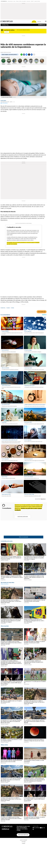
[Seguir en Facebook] (36, 827)
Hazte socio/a (34, 21)
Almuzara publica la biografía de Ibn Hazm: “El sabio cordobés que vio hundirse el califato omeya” (12, 577)
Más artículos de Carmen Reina (7, 582)
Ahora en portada (5, 626)
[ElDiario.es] (42, 24)
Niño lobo (20, 1)
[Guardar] (34, 55)
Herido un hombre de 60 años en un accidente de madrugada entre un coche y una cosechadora (34, 621)
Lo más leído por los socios (6, 541)
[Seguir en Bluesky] (33, 827)
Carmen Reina (3, 100)
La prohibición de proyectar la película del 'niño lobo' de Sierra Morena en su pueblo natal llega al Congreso (34, 558)
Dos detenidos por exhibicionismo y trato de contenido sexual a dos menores (34, 600)
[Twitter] (29, 55)
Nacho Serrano (26, 684)
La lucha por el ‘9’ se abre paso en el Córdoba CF (35, 682)
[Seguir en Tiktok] (42, 827)
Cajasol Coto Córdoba (37, 1)
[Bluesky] (27, 55)
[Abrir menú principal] (45, 21)
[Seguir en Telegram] (37, 827)
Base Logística (24, 1)
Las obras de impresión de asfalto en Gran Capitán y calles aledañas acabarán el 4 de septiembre (34, 577)
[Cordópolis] (8, 826)
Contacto (23, 843)
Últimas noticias (4, 744)
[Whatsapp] (21, 55)
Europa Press (3, 579)
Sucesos (14, 1)
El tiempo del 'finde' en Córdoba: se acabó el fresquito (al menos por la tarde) (34, 642)
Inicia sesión (39, 21)
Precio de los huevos (10, 1)
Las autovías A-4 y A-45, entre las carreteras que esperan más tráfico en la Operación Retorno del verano (11, 721)
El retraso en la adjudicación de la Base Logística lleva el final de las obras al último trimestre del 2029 (11, 643)
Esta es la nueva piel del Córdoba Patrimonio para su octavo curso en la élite (11, 761)
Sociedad (8, 307)
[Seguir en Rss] (33, 829)
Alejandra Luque (4, 685)
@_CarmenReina (4, 103)
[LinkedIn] (32, 55)
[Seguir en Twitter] (34, 827)
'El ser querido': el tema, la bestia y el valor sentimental (34, 761)
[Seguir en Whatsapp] (44, 827)
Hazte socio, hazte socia (23, 516)
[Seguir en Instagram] (39, 827)
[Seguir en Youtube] (41, 827)
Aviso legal (23, 841)
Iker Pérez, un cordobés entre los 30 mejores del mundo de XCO (11, 701)
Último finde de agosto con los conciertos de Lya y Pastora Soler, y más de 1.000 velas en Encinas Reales (11, 683)
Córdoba (12, 307)
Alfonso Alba (3, 645)
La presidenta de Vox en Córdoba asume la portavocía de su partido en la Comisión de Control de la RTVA (11, 558)
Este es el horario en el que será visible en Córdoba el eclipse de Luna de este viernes (34, 740)
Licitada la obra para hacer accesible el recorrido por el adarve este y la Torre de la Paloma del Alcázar (11, 601)
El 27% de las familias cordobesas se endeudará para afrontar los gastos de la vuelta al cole (33, 662)
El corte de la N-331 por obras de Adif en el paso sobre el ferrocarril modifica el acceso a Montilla (34, 721)
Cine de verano (28, 1)
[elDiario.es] (8, 829)
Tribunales (17, 1)
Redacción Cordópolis (4, 560)
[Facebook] (24, 55)
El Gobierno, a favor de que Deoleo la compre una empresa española (11, 740)
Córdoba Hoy (4, 25)
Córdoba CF (32, 1)
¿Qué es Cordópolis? (23, 839)
